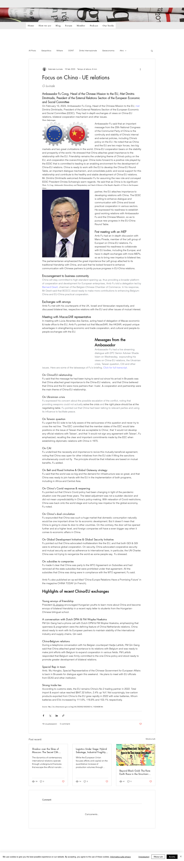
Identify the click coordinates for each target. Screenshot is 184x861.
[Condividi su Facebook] (43, 715)
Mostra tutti (150, 739)
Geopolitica (46, 50)
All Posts (32, 50)
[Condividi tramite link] (63, 715)
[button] (152, 51)
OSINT (71, 50)
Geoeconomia (108, 50)
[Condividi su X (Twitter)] (50, 715)
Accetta (172, 856)
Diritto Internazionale (88, 50)
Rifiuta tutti (158, 856)
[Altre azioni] (140, 69)
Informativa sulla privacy (120, 856)
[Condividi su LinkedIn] (56, 715)
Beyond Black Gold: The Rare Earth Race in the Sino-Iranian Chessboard (135, 772)
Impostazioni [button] (143, 856)
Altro (122, 50)
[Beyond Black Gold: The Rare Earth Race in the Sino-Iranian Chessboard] (135, 755)
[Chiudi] (180, 857)
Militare (60, 50)
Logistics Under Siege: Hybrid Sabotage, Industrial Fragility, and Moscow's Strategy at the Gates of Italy (91, 750)
